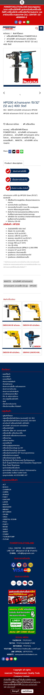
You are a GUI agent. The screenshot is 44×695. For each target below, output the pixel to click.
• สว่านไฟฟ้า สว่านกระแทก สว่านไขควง (15, 425)
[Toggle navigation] (41, 28)
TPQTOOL (27, 646)
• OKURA (5, 514)
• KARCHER (6, 499)
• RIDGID (5, 527)
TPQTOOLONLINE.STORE (25, 643)
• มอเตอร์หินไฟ (7, 443)
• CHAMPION (6, 489)
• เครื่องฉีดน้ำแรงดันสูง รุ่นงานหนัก (14, 450)
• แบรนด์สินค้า (6, 379)
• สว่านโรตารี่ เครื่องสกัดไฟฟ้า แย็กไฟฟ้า (15, 423)
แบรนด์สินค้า (8, 140)
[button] (36, 28)
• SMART (5, 532)
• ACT (4, 484)
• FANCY (5, 497)
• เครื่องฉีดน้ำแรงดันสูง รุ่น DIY (12, 448)
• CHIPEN (5, 492)
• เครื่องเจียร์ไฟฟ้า (8, 428)
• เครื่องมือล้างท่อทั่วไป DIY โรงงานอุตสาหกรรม (18, 453)
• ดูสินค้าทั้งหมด (7, 416)
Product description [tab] (13, 163)
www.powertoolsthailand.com (26, 654)
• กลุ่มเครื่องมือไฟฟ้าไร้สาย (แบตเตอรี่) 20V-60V (19, 421)
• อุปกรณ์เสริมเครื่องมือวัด (11, 468)
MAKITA (19, 140)
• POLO (4, 522)
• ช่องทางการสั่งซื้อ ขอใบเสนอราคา (13, 386)
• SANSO (5, 529)
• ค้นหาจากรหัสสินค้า (8, 381)
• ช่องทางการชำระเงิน (9, 389)
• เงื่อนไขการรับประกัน (9, 404)
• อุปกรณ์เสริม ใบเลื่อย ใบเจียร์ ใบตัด (14, 473)
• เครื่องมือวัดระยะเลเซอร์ (10, 455)
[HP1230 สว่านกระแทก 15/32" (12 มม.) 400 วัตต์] (22, 68)
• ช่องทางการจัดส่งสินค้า (10, 391)
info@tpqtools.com (26, 553)
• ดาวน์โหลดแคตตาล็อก (10, 394)
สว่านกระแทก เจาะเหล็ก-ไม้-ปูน (23, 137)
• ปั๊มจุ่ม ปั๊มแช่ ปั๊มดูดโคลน (11, 465)
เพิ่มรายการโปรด (12, 124)
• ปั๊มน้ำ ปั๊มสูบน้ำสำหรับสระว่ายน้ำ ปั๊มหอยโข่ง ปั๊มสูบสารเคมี (21, 463)
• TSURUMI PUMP (8, 537)
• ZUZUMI (5, 539)
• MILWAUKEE (6, 507)
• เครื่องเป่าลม (6, 438)
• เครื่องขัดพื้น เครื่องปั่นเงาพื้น (12, 433)
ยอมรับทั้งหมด (27, 691)
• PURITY (5, 524)
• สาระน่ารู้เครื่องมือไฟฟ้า (10, 399)
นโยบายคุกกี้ (11, 687)
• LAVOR (5, 502)
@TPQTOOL (28, 651)
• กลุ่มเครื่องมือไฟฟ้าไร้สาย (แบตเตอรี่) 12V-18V (18, 418)
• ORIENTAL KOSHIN (9, 519)
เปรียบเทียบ (30, 124)
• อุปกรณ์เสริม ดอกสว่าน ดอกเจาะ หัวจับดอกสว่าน (19, 470)
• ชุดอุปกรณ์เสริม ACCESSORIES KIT (15, 475)
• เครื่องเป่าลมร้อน (8, 440)
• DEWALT (5, 494)
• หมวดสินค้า (6, 376)
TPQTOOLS (27, 640)
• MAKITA (5, 504)
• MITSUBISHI (6, 512)
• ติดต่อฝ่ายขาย (7, 384)
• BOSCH (5, 487)
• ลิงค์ (4, 401)
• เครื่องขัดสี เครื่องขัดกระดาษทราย (14, 435)
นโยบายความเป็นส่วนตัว (29, 684)
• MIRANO (5, 509)
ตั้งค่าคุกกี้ (15, 691)
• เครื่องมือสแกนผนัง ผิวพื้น (11, 458)
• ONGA (4, 517)
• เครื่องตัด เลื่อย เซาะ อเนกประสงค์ (14, 430)
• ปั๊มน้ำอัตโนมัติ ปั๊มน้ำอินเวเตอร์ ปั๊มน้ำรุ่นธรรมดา (18, 460)
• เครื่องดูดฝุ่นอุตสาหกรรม (11, 445)
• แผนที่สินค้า (6, 374)
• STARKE (5, 534)
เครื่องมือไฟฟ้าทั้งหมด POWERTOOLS (15, 131)
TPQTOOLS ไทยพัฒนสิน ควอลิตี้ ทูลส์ (26, 649)
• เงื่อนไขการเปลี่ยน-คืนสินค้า (11, 406)
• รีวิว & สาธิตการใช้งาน (10, 396)
